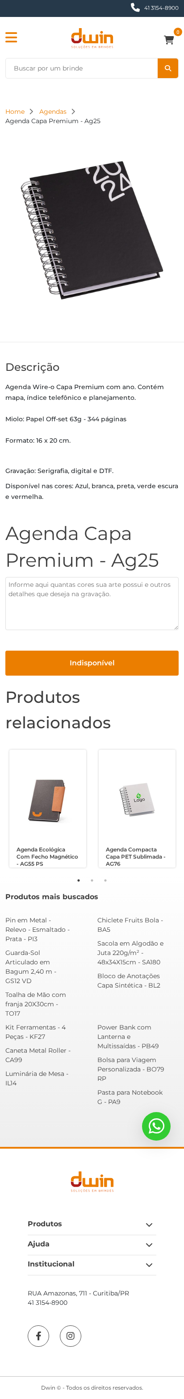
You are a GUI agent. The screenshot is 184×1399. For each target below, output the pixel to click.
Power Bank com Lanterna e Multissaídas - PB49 (128, 1036)
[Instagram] (70, 1336)
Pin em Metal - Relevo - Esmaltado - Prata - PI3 (37, 929)
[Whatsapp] (156, 1126)
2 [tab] (92, 880)
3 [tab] (105, 880)
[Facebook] (38, 1336)
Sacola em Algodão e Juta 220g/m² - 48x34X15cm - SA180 (130, 952)
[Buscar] (168, 68)
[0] (171, 41)
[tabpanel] (47, 809)
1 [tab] (78, 880)
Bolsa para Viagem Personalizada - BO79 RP (130, 1069)
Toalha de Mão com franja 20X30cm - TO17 (35, 1004)
